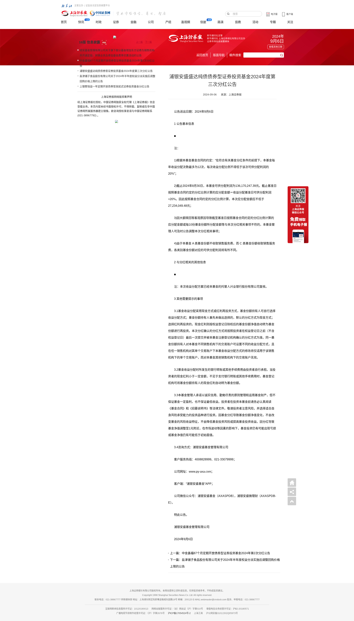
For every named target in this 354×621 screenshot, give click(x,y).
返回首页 (202, 55)
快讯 (81, 22)
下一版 (148, 42)
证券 (116, 22)
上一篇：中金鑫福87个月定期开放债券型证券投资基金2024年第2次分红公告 (220, 553)
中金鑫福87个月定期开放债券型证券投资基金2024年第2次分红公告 (117, 63)
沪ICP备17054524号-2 (179, 613)
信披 (203, 22)
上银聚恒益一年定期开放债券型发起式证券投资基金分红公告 (114, 86)
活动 (255, 22)
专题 (273, 22)
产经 (168, 22)
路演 (220, 22)
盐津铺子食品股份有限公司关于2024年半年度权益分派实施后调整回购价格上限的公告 (117, 79)
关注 (290, 22)
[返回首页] (292, 482)
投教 (238, 22)
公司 (151, 22)
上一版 (139, 42)
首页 (64, 22)
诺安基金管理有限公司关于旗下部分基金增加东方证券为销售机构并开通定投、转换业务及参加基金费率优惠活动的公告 (117, 53)
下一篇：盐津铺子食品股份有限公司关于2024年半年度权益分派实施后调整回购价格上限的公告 (225, 563)
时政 (99, 22)
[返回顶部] (292, 501)
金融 (133, 22)
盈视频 (185, 22)
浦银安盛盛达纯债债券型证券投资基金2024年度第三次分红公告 (116, 70)
